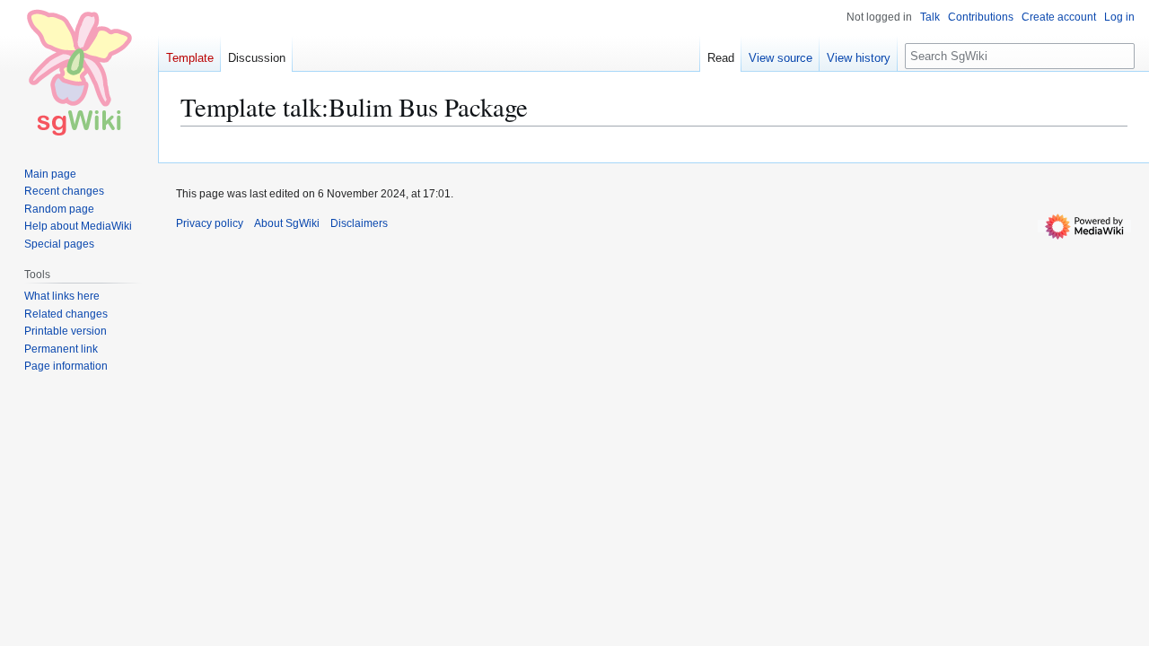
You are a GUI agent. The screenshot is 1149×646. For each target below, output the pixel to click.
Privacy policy (209, 223)
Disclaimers (359, 223)
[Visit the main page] (79, 72)
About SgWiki (287, 223)
